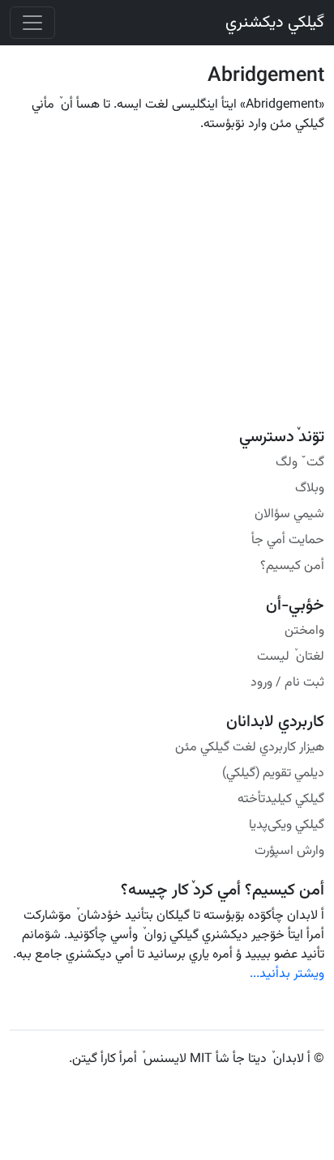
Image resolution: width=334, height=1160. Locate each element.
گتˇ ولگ (300, 462)
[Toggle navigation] (32, 22)
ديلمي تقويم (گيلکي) (273, 773)
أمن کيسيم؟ (292, 566)
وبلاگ (309, 488)
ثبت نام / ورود (287, 682)
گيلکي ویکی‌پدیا (286, 825)
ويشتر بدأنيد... (287, 974)
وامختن (304, 631)
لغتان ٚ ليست (290, 657)
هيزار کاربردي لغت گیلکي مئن (249, 747)
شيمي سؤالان (289, 514)
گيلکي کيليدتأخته (281, 799)
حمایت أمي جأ (287, 540)
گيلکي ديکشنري (274, 22)
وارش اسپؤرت (289, 851)
